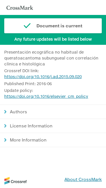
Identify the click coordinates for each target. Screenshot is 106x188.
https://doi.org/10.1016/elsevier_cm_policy (46, 96)
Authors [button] (18, 111)
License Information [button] (31, 125)
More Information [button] (28, 139)
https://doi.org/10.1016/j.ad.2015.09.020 (43, 76)
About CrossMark (83, 179)
